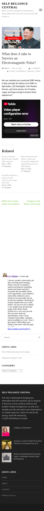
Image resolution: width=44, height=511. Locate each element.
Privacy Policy (9, 495)
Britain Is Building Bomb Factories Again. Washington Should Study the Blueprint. (27, 456)
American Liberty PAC (12, 358)
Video (37, 71)
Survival (30, 71)
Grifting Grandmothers (22, 428)
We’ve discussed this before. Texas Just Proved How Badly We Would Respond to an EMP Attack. (29, 161)
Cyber (12, 71)
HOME (4, 477)
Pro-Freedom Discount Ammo (16, 352)
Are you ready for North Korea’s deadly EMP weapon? (10, 159)
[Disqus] (21, 239)
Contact (6, 489)
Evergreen (21, 71)
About (5, 483)
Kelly (7, 68)
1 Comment (35, 68)
